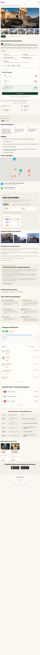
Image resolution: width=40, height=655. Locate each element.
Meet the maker (6, 120)
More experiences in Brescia (8, 283)
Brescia (5, 5)
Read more (3, 50)
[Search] (36, 2)
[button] (20, 18)
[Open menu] (38, 2)
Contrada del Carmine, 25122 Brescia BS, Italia (11, 184)
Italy (1, 5)
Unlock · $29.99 (20, 93)
